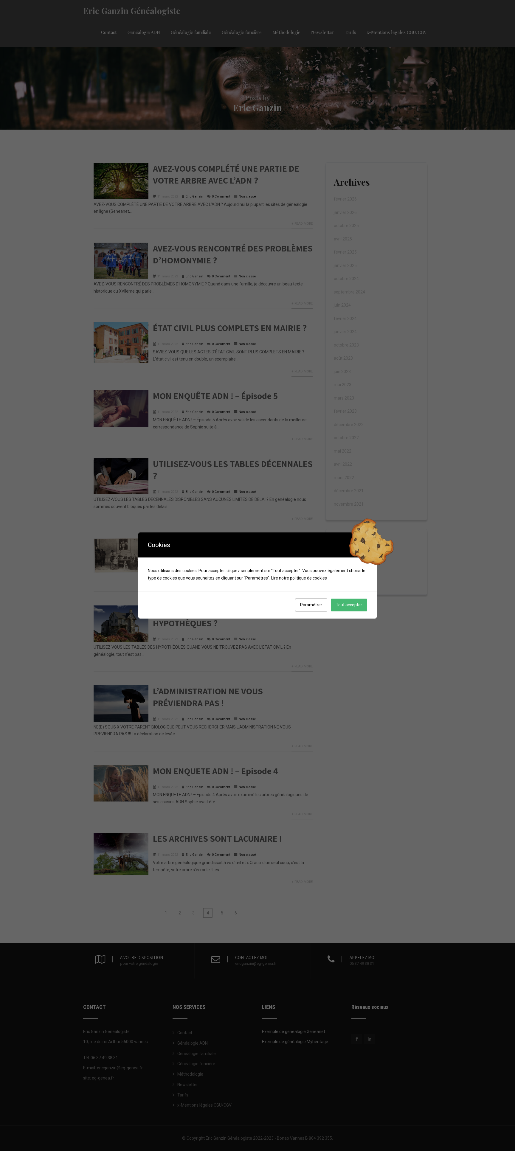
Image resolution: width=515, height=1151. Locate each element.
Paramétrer (311, 604)
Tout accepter (349, 604)
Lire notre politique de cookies (299, 578)
